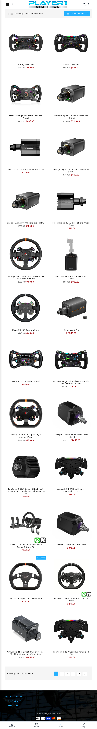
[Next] (84, 674)
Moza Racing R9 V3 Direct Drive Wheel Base (71, 224)
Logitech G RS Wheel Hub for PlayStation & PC (71, 490)
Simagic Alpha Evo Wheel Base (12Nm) (26, 223)
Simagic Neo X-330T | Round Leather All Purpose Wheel (26, 277)
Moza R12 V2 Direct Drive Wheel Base (26, 169)
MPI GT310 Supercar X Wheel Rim (26, 598)
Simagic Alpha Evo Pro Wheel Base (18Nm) (71, 117)
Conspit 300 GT (71, 64)
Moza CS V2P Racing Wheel (25, 330)
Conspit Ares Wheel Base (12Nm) (71, 545)
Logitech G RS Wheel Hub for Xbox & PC (71, 653)
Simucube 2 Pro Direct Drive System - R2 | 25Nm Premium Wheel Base (25, 653)
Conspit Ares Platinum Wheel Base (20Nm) (71, 436)
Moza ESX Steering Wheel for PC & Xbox (71, 599)
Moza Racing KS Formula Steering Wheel (25, 117)
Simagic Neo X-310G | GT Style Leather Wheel (26, 436)
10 (79, 673)
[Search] (84, 4)
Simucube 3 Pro (71, 330)
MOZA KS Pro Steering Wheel (26, 381)
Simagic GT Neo (26, 64)
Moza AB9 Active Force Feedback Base (71, 277)
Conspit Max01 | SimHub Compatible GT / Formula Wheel (71, 382)
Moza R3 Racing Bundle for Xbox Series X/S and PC (26, 546)
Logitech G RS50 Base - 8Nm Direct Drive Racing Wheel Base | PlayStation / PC (26, 491)
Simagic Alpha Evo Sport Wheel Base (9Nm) (71, 170)
